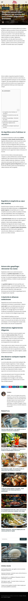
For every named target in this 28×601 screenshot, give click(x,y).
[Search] (26, 2)
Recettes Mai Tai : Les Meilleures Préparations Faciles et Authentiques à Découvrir (13, 449)
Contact (20, 595)
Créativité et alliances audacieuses (10, 121)
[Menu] (2, 2)
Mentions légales (7, 597)
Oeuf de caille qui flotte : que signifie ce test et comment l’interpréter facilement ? (13, 430)
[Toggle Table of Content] (17, 110)
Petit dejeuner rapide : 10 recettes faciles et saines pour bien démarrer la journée (12, 469)
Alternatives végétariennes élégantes (9, 123)
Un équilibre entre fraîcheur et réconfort (10, 112)
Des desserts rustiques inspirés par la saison (11, 126)
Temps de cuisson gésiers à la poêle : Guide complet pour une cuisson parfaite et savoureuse (12, 490)
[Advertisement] (14, 61)
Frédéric (9, 392)
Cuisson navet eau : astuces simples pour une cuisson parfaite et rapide (13, 530)
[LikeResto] (14, 2)
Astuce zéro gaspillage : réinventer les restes (10, 118)
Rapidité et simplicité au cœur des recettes (10, 115)
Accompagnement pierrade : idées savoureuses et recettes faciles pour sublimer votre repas (13, 510)
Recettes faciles (5, 8)
